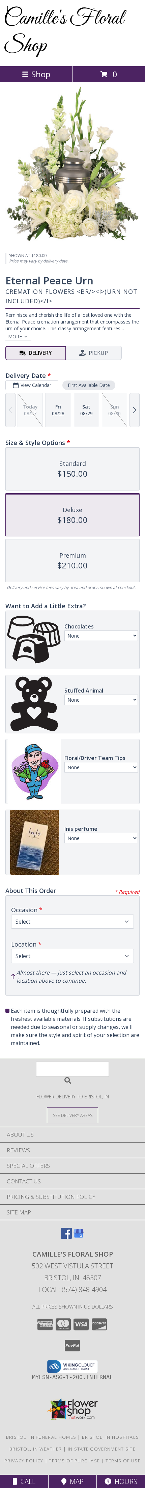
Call (26, 1481)
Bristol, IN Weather (35, 1449)
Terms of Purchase (74, 1461)
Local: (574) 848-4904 (72, 1289)
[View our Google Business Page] (78, 1236)
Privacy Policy (23, 1461)
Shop (40, 74)
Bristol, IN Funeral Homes (41, 1437)
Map (75, 1481)
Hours (124, 1481)
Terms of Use (123, 1461)
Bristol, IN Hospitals (110, 1437)
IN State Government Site (102, 1449)
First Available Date (89, 385)
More (15, 336)
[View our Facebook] (66, 1236)
